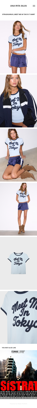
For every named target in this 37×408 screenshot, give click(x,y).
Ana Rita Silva (18, 6)
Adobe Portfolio (22, 403)
